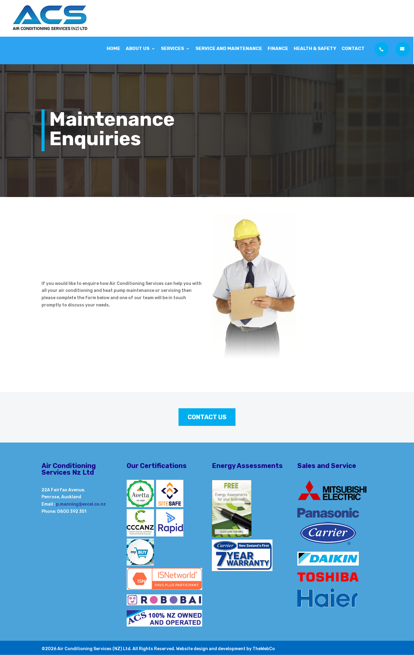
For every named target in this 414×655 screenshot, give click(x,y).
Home (113, 48)
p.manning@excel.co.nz (81, 504)
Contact (353, 48)
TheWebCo (263, 648)
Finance (278, 48)
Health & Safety (315, 48)
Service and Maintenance (228, 48)
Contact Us (207, 417)
